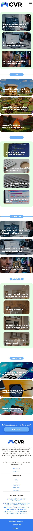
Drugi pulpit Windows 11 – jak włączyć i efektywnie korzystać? (14, 25)
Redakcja (16, 469)
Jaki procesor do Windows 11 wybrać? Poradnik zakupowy (15, 62)
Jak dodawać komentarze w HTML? (18, 200)
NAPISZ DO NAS (16, 429)
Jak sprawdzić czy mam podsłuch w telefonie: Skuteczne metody (13, 391)
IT (16, 137)
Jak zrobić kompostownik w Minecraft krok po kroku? (14, 108)
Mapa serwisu (16, 525)
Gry (16, 75)
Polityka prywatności (16, 521)
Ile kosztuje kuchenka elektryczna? (16, 342)
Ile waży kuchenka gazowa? (14, 310)
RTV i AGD (16, 279)
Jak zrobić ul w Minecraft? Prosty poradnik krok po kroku (15, 90)
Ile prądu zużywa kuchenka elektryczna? (16, 500)
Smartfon (17, 358)
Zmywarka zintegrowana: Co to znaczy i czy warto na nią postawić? (18, 326)
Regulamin (16, 528)
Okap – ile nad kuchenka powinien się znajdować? (17, 295)
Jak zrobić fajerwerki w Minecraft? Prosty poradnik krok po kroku (16, 512)
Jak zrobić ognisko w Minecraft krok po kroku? (13, 126)
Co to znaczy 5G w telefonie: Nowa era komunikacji (14, 373)
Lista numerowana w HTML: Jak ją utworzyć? (18, 169)
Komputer (16, 216)
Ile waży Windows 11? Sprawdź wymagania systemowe (13, 44)
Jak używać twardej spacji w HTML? (18, 184)
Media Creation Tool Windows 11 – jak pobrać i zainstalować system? (16, 504)
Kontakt (16, 472)
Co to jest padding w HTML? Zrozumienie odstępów (15, 153)
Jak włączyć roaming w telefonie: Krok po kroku (12, 409)
